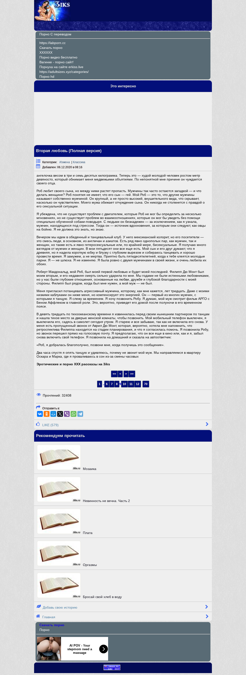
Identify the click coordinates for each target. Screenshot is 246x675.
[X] (60, 414)
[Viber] (67, 414)
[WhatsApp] (73, 414)
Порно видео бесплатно (58, 57)
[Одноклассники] (46, 414)
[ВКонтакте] (40, 414)
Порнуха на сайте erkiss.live (61, 67)
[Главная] (53, 20)
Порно (44, 630)
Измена (64, 162)
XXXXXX (45, 52)
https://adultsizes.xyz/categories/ (64, 72)
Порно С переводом (55, 34)
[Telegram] (80, 414)
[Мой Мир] (53, 414)
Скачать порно (50, 48)
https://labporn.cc (52, 43)
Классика (79, 162)
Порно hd (46, 76)
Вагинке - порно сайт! (56, 62)
